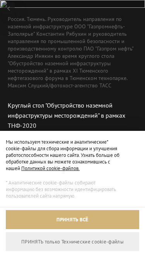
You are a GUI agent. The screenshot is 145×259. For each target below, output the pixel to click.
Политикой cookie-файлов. (50, 168)
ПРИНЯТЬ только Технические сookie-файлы (72, 241)
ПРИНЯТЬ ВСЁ (72, 219)
